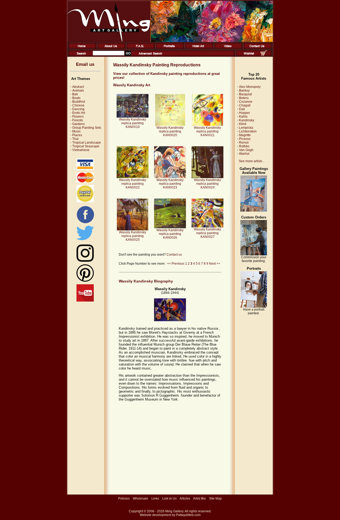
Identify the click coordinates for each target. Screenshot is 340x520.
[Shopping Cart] (263, 55)
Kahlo (243, 116)
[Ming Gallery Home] (81, 48)
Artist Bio (199, 498)
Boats (75, 98)
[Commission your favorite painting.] (253, 254)
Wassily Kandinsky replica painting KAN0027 (207, 233)
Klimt (242, 124)
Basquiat (245, 94)
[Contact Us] (256, 48)
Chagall (244, 105)
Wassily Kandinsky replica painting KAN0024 (207, 183)
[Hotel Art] (198, 48)
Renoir (244, 142)
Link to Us (169, 498)
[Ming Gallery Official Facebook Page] (85, 223)
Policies (124, 498)
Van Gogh (246, 150)
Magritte (245, 135)
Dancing (77, 109)
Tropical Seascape (84, 146)
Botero (244, 98)
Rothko (244, 146)
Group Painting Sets (85, 128)
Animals (77, 90)
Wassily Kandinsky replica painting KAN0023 (170, 183)
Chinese (77, 105)
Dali (242, 109)
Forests (76, 120)
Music (75, 131)
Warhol (244, 154)
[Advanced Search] (150, 56)
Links (155, 498)
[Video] (227, 48)
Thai (74, 139)
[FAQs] (140, 48)
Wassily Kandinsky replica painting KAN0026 (170, 233)
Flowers (77, 116)
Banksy (244, 90)
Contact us (174, 254)
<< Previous (175, 263)
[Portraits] (169, 48)
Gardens (77, 124)
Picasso (244, 139)
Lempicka (246, 128)
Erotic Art (77, 113)
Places (76, 135)
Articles (185, 498)
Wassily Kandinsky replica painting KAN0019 (132, 123)
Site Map (215, 498)
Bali (74, 94)
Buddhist (77, 102)
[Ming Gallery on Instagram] (85, 261)
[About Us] (110, 48)
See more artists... (252, 161)
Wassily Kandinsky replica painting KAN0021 (207, 131)
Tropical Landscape (85, 142)
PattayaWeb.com (188, 515)
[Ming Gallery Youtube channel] (85, 300)
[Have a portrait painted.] (253, 306)
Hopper (244, 113)
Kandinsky (246, 120)
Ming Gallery (174, 511)
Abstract (77, 87)
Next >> (214, 263)
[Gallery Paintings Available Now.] (253, 210)
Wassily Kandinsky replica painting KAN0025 (132, 236)
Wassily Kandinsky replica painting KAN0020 (170, 131)
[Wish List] (249, 56)
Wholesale (140, 498)
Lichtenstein (248, 131)
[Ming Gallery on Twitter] (85, 241)
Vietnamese (80, 150)
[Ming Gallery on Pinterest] (85, 280)
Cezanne (245, 102)
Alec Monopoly (250, 87)
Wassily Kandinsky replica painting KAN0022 (132, 183)
